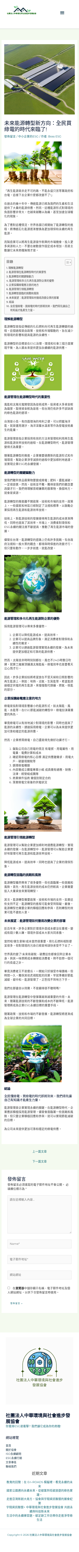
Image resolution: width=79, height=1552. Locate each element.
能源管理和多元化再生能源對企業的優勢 (31, 280)
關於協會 (11, 1449)
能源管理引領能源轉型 (21, 289)
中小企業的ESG (28, 136)
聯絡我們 (11, 1466)
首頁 (8, 1445)
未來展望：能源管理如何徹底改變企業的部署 (34, 297)
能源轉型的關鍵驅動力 (21, 276)
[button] (62, 12)
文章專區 (11, 1462)
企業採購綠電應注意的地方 (24, 284)
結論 (11, 301)
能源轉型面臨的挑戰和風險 (24, 293)
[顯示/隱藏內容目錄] (66, 262)
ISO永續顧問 (13, 1453)
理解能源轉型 (15, 267)
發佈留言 (10, 136)
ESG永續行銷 (14, 1458)
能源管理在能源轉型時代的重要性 (27, 272)
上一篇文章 (39, 1151)
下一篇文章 (39, 1161)
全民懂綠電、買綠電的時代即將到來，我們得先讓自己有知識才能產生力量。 (40, 308)
